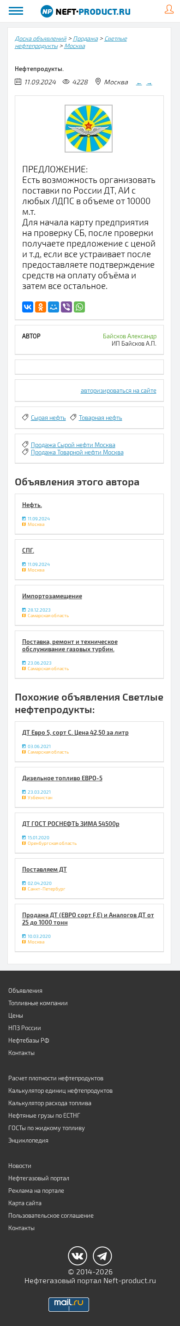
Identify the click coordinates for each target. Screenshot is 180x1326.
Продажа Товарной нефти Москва (77, 452)
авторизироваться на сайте (118, 390)
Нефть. (32, 504)
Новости (19, 1165)
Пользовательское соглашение (51, 1215)
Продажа (85, 38)
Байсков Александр (129, 336)
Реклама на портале (36, 1190)
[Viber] (66, 306)
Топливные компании (38, 1003)
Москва (74, 45)
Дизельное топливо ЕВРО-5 (62, 778)
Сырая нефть (48, 417)
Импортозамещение (52, 596)
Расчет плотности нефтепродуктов (55, 1078)
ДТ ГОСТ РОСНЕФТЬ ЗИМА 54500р (71, 823)
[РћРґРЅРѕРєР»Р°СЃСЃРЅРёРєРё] (40, 306)
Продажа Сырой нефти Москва (73, 444)
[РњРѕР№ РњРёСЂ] (53, 306)
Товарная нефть (100, 417)
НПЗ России (24, 1027)
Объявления (25, 990)
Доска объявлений (40, 38)
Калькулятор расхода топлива (49, 1103)
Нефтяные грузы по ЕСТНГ (44, 1115)
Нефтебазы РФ (28, 1040)
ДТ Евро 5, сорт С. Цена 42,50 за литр (75, 732)
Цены (15, 1015)
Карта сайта (25, 1203)
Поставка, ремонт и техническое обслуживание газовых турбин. (70, 645)
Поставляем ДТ (44, 869)
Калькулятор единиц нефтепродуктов (60, 1090)
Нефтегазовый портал (38, 1178)
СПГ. (28, 550)
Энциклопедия (28, 1140)
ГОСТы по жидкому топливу (46, 1128)
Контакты (21, 1052)
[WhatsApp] (79, 306)
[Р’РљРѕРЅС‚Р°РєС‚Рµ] (27, 306)
